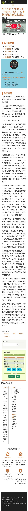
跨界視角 (6, 333)
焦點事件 (21, 333)
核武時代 (6, 387)
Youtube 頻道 (19, 73)
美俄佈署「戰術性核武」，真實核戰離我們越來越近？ (13, 78)
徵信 (19, 370)
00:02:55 (8, 51)
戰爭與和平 (7, 336)
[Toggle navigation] (13, 5)
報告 (9, 370)
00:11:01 (8, 57)
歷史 (18, 376)
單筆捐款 (14, 417)
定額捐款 (8, 458)
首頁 (14, 387)
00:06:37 (8, 54)
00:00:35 (8, 49)
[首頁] (7, 2)
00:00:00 (8, 46)
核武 (14, 333)
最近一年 (11, 376)
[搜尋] (18, 345)
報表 (14, 370)
